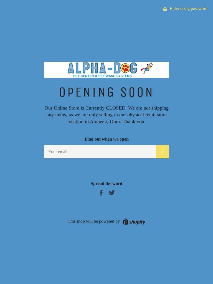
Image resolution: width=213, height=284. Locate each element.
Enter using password (188, 8)
